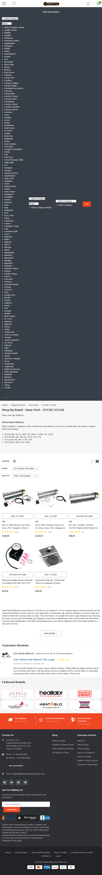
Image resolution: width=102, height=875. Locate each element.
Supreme (8, 324)
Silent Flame (9, 316)
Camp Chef (9, 78)
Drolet (7, 123)
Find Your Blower (51, 12)
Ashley (7, 48)
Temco (7, 327)
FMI (6, 154)
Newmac (8, 266)
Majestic (8, 242)
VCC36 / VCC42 (49, 405)
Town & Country (11, 335)
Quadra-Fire (9, 295)
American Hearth (11, 40)
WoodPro (8, 382)
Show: (5, 468)
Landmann (9, 221)
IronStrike (8, 197)
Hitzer (6, 184)
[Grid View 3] (97, 461)
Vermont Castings (12, 358)
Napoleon (8, 263)
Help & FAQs (83, 744)
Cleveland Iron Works (13, 88)
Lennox (7, 223)
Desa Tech (33, 405)
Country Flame (10, 104)
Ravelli (7, 297)
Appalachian (9, 43)
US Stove (8, 342)
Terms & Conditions (86, 752)
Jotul (6, 205)
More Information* (21, 721)
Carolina (8, 80)
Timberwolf (9, 332)
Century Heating (11, 83)
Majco (7, 239)
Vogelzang (8, 366)
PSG (6, 292)
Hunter (7, 189)
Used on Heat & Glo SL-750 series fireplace (54, 653)
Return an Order (84, 756)
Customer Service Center (82, 852)
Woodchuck (9, 380)
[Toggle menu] (4, 3)
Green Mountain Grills (13, 160)
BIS (6, 59)
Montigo (7, 260)
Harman (7, 170)
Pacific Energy (10, 274)
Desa (6, 115)
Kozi (6, 213)
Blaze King (9, 64)
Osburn (7, 271)
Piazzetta (8, 279)
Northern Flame (11, 268)
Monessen (9, 258)
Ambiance (8, 38)
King (6, 207)
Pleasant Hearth (11, 284)
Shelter (7, 313)
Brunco (7, 70)
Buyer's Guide (60, 852)
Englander (8, 138)
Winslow (8, 377)
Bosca (7, 67)
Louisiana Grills (11, 231)
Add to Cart (17, 516)
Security (7, 311)
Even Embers (10, 144)
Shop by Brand (18, 405)
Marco (7, 244)
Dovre (7, 120)
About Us (81, 740)
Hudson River (10, 186)
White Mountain (11, 372)
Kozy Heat (9, 215)
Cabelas (7, 75)
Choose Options (84, 516)
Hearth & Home (11, 173)
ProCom (8, 289)
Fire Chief (8, 146)
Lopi (6, 229)
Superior (8, 321)
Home (4, 405)
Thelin (7, 329)
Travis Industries (11, 340)
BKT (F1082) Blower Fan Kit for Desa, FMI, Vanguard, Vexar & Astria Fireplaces (16, 528)
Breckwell (8, 62)
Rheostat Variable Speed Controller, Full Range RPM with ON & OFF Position (17, 583)
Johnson (8, 202)
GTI (6, 165)
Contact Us (46, 856)
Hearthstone (9, 176)
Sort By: (6, 476)
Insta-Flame (9, 191)
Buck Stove (9, 72)
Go (86, 204)
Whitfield (8, 374)
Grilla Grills (9, 162)
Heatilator (8, 181)
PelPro (7, 276)
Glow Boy (8, 157)
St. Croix (8, 319)
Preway (7, 287)
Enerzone (8, 136)
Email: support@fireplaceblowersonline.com (25, 774)
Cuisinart (8, 112)
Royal (6, 305)
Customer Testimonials (87, 764)
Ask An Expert (16, 766)
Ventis (7, 356)
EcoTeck (8, 131)
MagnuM (8, 237)
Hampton (8, 168)
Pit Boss (8, 282)
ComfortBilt (9, 93)
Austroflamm (10, 54)
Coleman (8, 91)
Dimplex (7, 117)
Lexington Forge (11, 226)
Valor (6, 348)
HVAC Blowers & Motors (63, 748)
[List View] (92, 461)
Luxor (6, 234)
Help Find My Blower (40, 852)
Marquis (7, 247)
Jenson (7, 199)
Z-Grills (7, 388)
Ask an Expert (21, 852)
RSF (6, 308)
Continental (9, 101)
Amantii (7, 35)
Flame (7, 152)
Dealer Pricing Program (87, 760)
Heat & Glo (9, 178)
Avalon (7, 56)
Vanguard (8, 350)
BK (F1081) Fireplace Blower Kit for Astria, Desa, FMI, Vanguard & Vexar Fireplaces (50, 528)
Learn (58, 856)
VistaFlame (9, 364)
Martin (7, 250)
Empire (7, 133)
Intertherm (8, 194)
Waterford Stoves (12, 369)
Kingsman (8, 210)
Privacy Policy (83, 748)
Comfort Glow (10, 99)
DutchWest (9, 125)
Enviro (7, 141)
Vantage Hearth (11, 353)
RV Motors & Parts (60, 752)
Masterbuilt (9, 252)
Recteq (7, 300)
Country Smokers (12, 107)
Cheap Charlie (10, 86)
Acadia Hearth (10, 30)
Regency (8, 303)
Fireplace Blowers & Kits (63, 744)
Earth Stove (9, 128)
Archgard (8, 46)
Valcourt (7, 345)
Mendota (8, 255)
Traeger (7, 337)
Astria (6, 51)
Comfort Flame (11, 96)
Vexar (6, 361)
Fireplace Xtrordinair (13, 149)
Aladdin (7, 33)
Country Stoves (11, 109)
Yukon (7, 385)
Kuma (6, 218)
